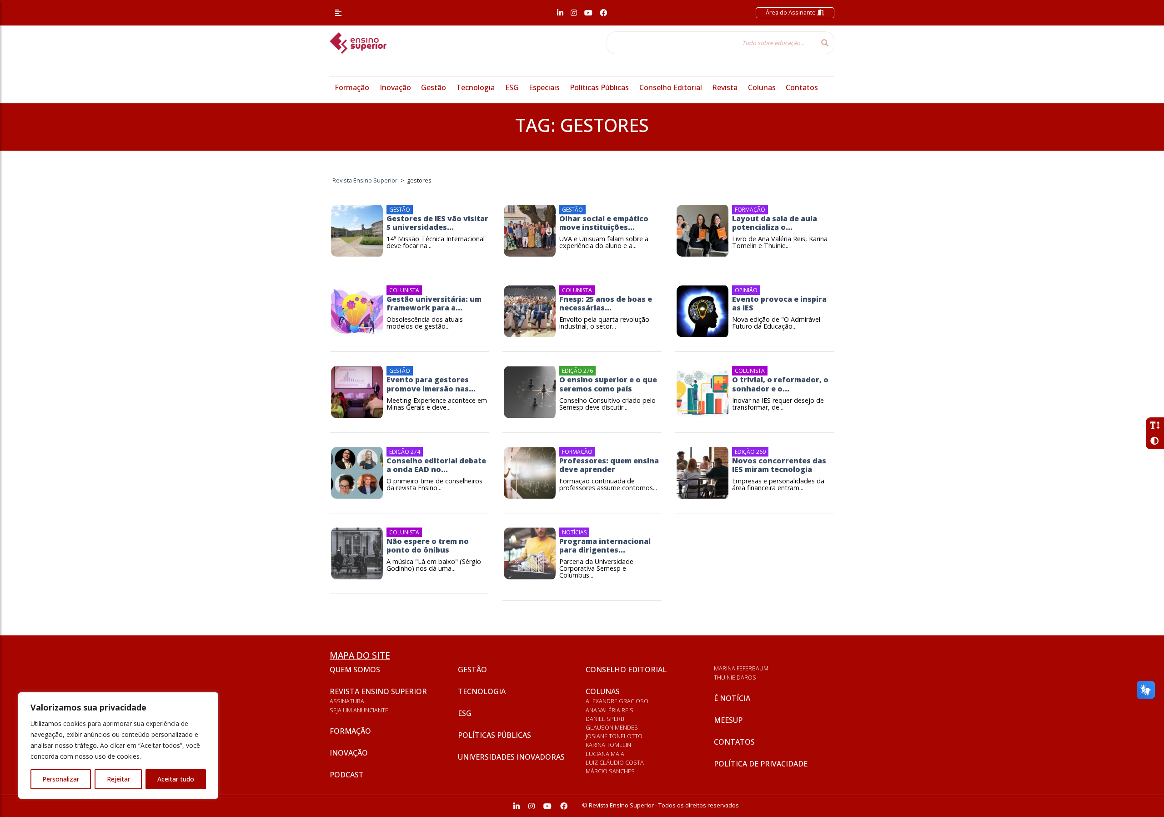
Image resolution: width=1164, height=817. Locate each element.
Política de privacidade (761, 764)
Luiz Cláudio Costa (615, 762)
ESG (512, 87)
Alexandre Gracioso (617, 701)
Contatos (802, 87)
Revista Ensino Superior (378, 691)
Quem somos (355, 670)
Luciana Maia (605, 754)
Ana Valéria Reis (609, 710)
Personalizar (60, 779)
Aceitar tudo (175, 779)
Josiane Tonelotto (614, 736)
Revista (725, 87)
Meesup (728, 720)
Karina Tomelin (608, 745)
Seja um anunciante (359, 710)
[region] (118, 745)
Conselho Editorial (670, 87)
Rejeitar (118, 779)
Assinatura (347, 701)
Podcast (347, 775)
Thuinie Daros (735, 677)
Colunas (762, 87)
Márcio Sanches (610, 771)
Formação (352, 87)
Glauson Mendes (612, 727)
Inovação (395, 87)
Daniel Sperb (605, 719)
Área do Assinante (791, 12)
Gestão (433, 87)
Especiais (544, 87)
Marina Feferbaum (741, 668)
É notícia (732, 698)
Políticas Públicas (599, 87)
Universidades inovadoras (511, 757)
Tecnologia (475, 87)
